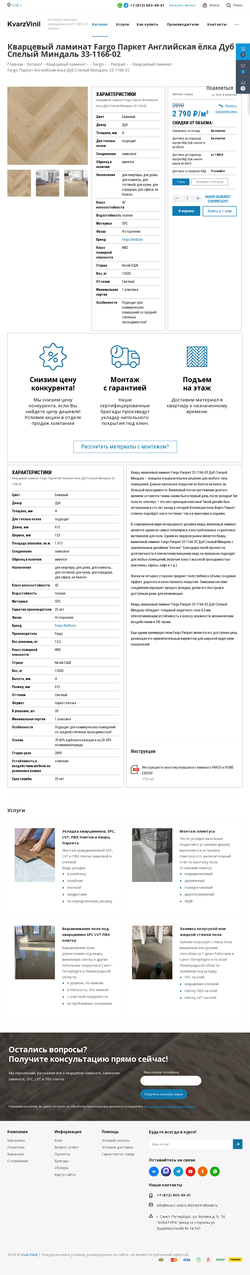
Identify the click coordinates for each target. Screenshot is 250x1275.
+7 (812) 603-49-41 (174, 1194)
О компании (17, 1160)
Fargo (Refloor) (132, 239)
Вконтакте (154, 1171)
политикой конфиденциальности (170, 1106)
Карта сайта (64, 1174)
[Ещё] (236, 24)
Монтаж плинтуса (197, 831)
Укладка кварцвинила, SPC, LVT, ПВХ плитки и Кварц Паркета (88, 837)
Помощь (110, 1131)
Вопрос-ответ (66, 1147)
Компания (17, 1131)
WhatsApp (119, 5)
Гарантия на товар (118, 1153)
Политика (15, 1147)
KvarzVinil (29, 1254)
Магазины (16, 1140)
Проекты (62, 1153)
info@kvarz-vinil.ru (172, 1205)
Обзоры (61, 1167)
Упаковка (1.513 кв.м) (209, 182)
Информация (68, 1131)
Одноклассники (203, 1171)
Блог (58, 1140)
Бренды (61, 1160)
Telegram (126, 5)
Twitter (166, 1171)
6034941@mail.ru (203, 1205)
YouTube (190, 1171)
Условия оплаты (116, 1140)
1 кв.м (181, 182)
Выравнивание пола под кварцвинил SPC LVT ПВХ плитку (86, 934)
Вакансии (15, 1153)
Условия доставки (117, 1147)
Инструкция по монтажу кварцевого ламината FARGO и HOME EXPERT (188, 770)
